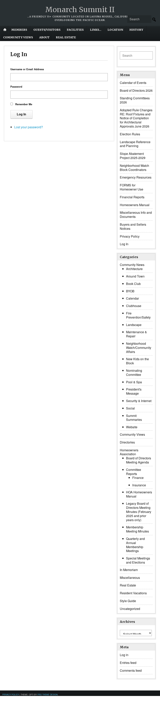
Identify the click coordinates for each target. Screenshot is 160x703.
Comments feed (131, 670)
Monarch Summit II (80, 9)
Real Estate (66, 37)
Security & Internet (138, 401)
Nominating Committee (134, 372)
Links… (95, 29)
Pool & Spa (134, 382)
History (136, 29)
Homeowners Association (129, 452)
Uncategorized (130, 608)
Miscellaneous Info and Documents (136, 214)
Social (130, 408)
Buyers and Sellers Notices (133, 226)
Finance (138, 477)
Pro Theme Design (47, 694)
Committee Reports (133, 471)
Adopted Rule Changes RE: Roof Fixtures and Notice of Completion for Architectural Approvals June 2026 (136, 118)
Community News (132, 264)
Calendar (132, 298)
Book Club (133, 283)
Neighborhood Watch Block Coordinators (134, 167)
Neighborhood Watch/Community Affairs (138, 347)
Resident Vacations (133, 593)
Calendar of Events (133, 82)
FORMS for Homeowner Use (131, 187)
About (44, 37)
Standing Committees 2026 (135, 100)
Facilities (75, 29)
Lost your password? (28, 127)
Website (131, 427)
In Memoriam (129, 569)
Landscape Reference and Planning (135, 144)
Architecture (134, 269)
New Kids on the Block (137, 361)
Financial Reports (132, 197)
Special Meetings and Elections (138, 560)
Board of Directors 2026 (136, 90)
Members (19, 29)
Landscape (133, 324)
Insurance (139, 485)
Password (16, 86)
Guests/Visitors (46, 29)
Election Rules (130, 134)
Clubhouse (133, 305)
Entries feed (128, 662)
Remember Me (23, 104)
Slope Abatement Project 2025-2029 (132, 155)
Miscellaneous (130, 577)
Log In (21, 114)
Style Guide (128, 601)
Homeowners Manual (134, 205)
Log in (124, 655)
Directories (127, 442)
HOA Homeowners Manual (139, 494)
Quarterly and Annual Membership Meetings (135, 544)
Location (115, 29)
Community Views (18, 37)
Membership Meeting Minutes (137, 529)
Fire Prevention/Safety (138, 315)
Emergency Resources (135, 177)
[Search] (154, 20)
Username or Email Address (27, 69)
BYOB (130, 291)
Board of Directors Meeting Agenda (138, 460)
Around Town (135, 276)
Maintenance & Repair (136, 334)
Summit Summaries (134, 417)
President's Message (133, 391)
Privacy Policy (130, 236)
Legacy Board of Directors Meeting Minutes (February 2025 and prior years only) (138, 511)
